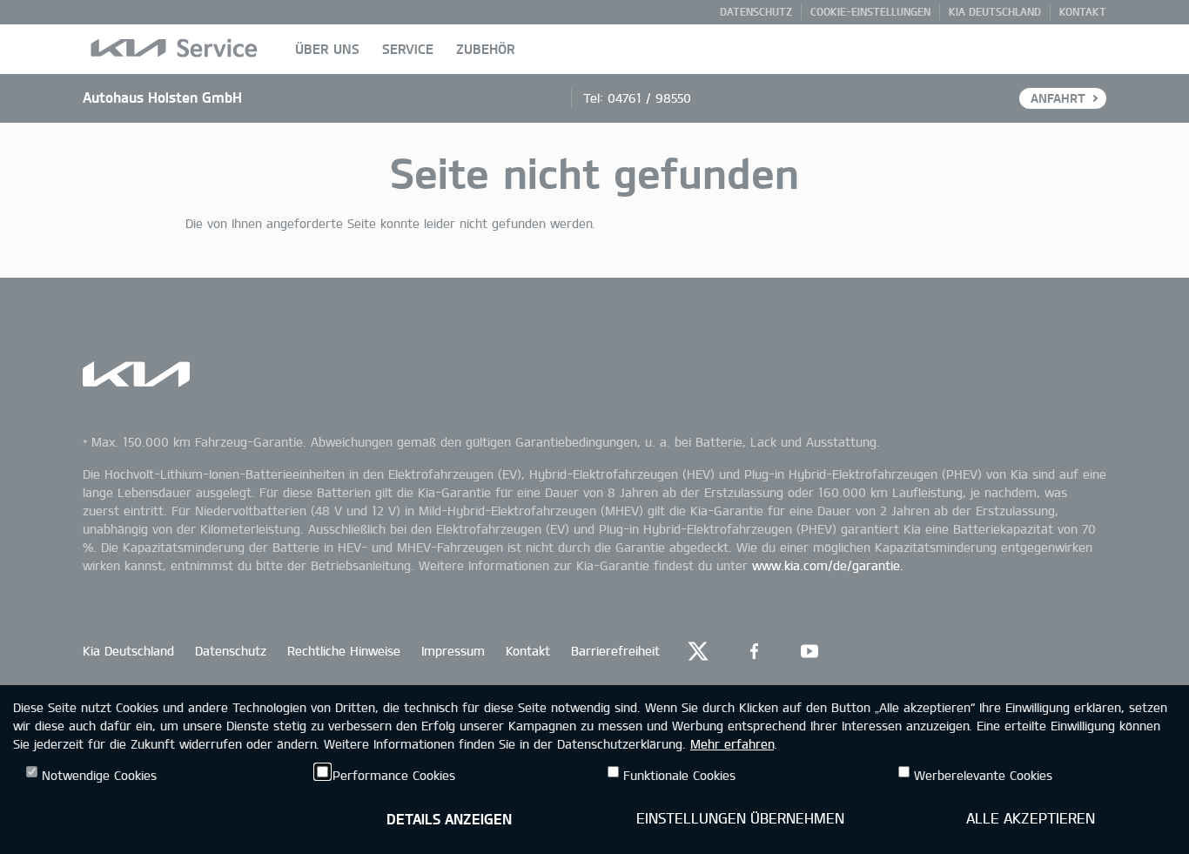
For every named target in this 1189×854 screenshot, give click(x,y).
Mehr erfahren (732, 743)
